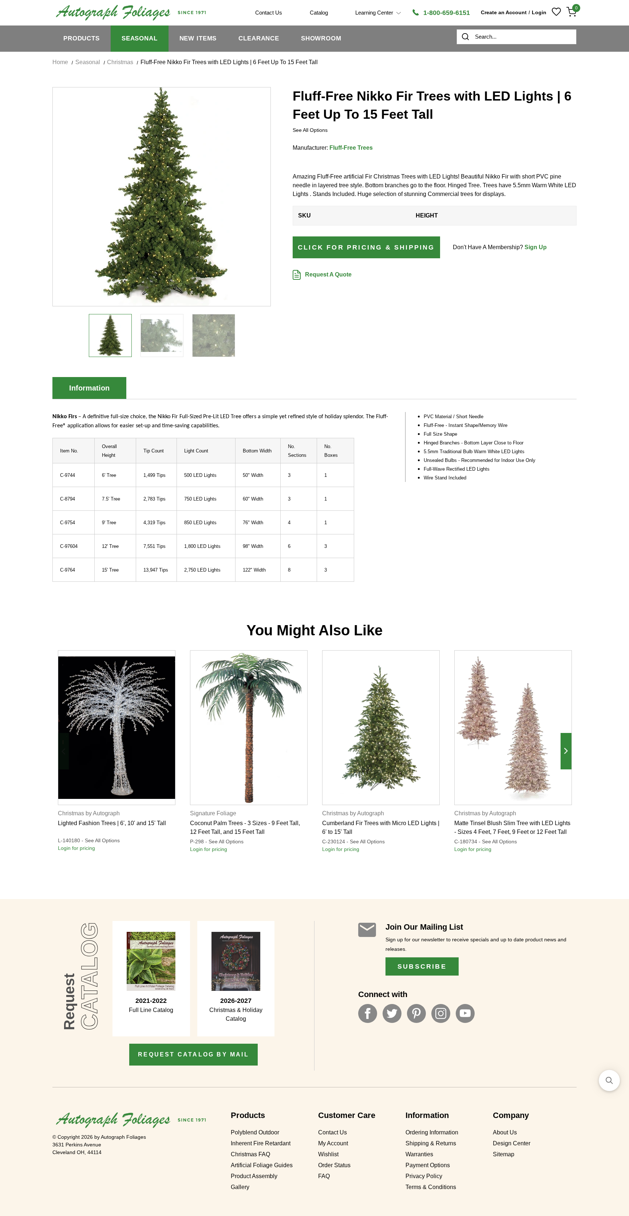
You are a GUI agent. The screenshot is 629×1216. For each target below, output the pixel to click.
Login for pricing (76, 848)
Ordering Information (432, 1132)
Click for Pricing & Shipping (366, 247)
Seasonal (140, 38)
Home (60, 62)
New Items (198, 38)
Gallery (240, 1187)
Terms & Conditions (431, 1187)
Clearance (258, 38)
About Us (505, 1132)
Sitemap (503, 1154)
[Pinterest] (416, 1013)
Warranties (419, 1154)
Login (539, 12)
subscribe (422, 966)
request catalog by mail (193, 1054)
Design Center (511, 1143)
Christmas (120, 62)
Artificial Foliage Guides (262, 1165)
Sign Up (536, 247)
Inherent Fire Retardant (260, 1143)
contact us (268, 12)
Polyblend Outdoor (255, 1132)
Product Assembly (254, 1176)
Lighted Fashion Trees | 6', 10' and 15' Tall (112, 823)
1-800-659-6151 (446, 12)
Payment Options (428, 1165)
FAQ (324, 1176)
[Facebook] (367, 1013)
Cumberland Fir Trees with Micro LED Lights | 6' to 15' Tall (380, 827)
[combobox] (516, 36)
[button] (609, 1080)
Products (81, 38)
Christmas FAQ (250, 1154)
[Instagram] (440, 1013)
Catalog (319, 12)
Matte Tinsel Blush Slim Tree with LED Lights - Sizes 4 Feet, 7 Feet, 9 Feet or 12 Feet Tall (512, 827)
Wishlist (328, 1154)
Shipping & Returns (431, 1143)
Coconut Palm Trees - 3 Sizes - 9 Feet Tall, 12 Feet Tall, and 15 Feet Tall (245, 827)
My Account (333, 1143)
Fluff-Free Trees (351, 148)
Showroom (321, 38)
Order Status (334, 1165)
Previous (63, 751)
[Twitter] (392, 1013)
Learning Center (375, 12)
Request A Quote (328, 274)
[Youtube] (465, 1013)
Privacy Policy (424, 1176)
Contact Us (332, 1132)
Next (566, 751)
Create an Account (504, 12)
